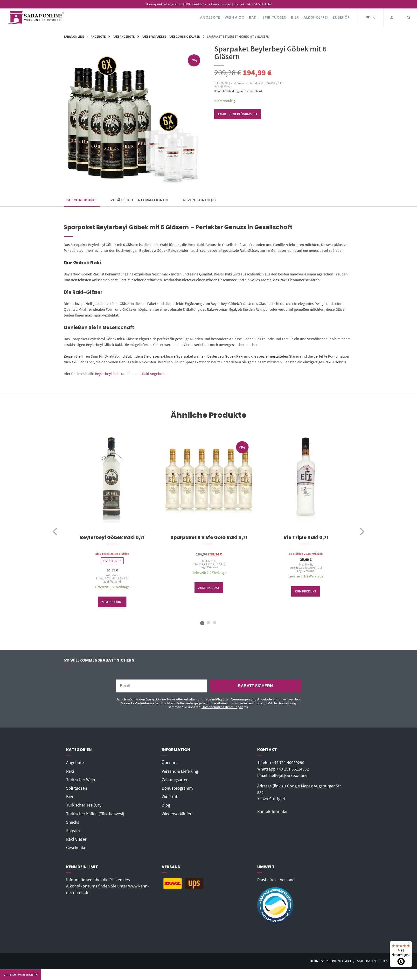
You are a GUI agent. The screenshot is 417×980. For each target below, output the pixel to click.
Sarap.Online (74, 36)
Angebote (210, 17)
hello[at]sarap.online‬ (288, 775)
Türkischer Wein (80, 779)
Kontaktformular (272, 811)
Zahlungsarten (175, 779)
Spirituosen (274, 17)
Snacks (72, 822)
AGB (360, 961)
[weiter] (362, 531)
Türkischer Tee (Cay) (84, 805)
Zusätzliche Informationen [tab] (139, 199)
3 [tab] (215, 622)
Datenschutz (376, 961)
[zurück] (55, 531)
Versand (115, 581)
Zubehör (341, 17)
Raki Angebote (123, 36)
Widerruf (169, 796)
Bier (295, 17)
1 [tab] (202, 622)
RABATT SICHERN (255, 686)
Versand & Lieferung (180, 771)
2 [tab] (208, 622)
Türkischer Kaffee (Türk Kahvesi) (95, 813)
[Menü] (409, 944)
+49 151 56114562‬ (293, 769)
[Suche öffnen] (408, 17)
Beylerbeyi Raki (107, 373)
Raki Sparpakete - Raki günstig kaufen (170, 36)
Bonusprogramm (177, 788)
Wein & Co (234, 17)
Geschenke (76, 847)
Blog (166, 805)
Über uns (170, 762)
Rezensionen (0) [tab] (199, 199)
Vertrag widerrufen (21, 975)
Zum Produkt (112, 602)
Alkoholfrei (316, 17)
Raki (253, 17)
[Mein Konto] (391, 17)
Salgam (73, 830)
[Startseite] (36, 17)
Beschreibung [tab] (81, 199)
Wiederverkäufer (176, 813)
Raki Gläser (76, 839)
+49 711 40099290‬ (288, 762)
